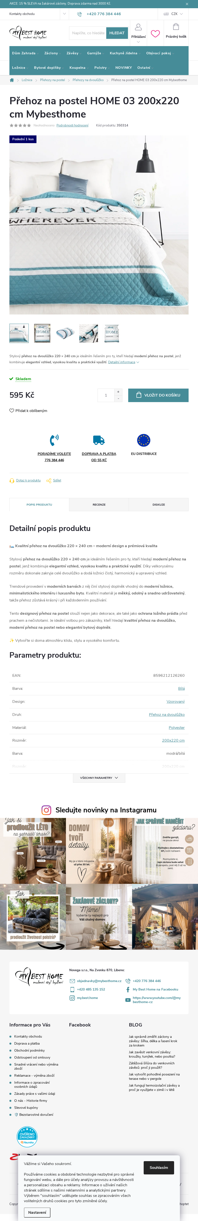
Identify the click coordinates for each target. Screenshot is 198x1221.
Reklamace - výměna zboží (34, 1075)
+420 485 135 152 (91, 989)
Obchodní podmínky (29, 1050)
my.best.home (87, 998)
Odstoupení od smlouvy (32, 1057)
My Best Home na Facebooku (155, 989)
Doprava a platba (27, 1043)
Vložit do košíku (162, 395)
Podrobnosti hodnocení (72, 125)
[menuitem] (25, 53)
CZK (174, 14)
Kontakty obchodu (22, 14)
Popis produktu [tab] (39, 505)
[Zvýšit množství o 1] (118, 392)
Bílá (181, 688)
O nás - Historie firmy (30, 1100)
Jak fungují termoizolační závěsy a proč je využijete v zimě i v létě (154, 1087)
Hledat (117, 33)
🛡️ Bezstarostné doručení (33, 1114)
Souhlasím (159, 1167)
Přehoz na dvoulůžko (167, 714)
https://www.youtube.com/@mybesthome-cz (157, 1000)
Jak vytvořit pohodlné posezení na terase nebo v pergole (154, 1076)
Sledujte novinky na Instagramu (106, 810)
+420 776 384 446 (147, 981)
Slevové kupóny (26, 1107)
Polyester (177, 727)
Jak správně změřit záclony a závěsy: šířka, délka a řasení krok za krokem (153, 1041)
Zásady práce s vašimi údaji (34, 1093)
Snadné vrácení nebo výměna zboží (36, 1066)
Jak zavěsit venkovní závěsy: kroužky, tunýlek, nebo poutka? (152, 1054)
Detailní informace (121, 362)
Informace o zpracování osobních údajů (32, 1084)
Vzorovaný (176, 701)
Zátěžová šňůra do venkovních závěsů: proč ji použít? (152, 1065)
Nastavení (37, 1212)
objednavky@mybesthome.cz (99, 981)
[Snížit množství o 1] (118, 398)
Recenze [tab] (99, 505)
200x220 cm (173, 740)
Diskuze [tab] (159, 505)
